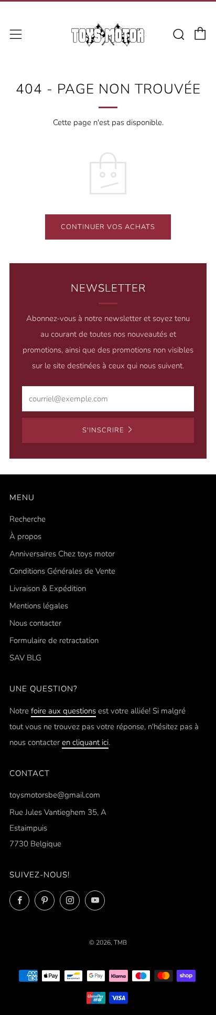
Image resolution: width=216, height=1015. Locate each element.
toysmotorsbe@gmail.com (54, 795)
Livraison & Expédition (47, 588)
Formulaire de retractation (54, 640)
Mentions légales (38, 605)
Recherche (27, 519)
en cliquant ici (85, 742)
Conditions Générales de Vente (62, 571)
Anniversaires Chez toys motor (62, 553)
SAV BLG (25, 657)
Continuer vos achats (108, 227)
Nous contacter (35, 623)
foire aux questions (63, 711)
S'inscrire (103, 430)
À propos (25, 536)
